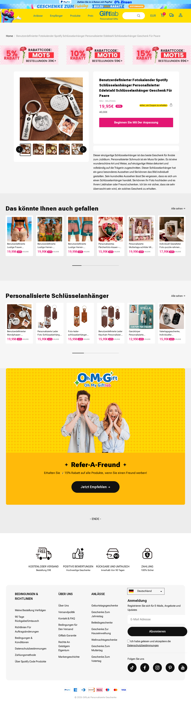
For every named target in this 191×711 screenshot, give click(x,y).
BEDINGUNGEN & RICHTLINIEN (26, 596)
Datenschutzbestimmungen (30, 648)
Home (9, 35)
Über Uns (65, 594)
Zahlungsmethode (25, 654)
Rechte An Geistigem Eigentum (64, 646)
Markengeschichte (68, 656)
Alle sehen (177, 208)
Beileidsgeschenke (101, 622)
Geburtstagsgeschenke (104, 605)
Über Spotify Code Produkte (30, 661)
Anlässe (98, 594)
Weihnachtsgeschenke (104, 639)
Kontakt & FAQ (66, 618)
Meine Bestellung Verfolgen (30, 610)
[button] (19, 149)
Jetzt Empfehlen (94, 487)
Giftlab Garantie (67, 635)
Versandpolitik (66, 612)
